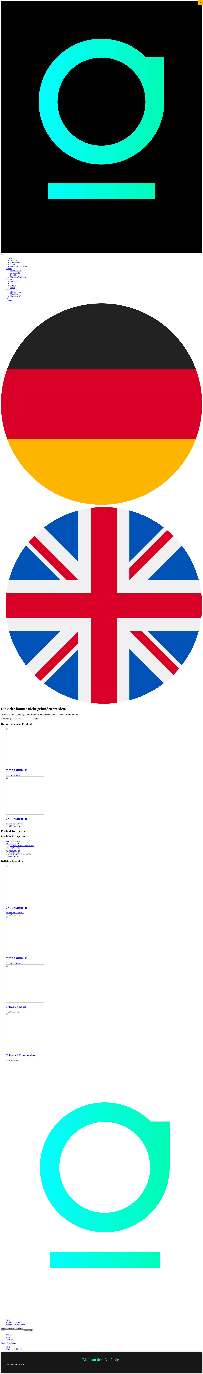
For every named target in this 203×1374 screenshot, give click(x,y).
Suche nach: (5, 719)
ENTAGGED (11, 844)
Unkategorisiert (11, 850)
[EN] (104, 703)
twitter (8, 1337)
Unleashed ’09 (15, 296)
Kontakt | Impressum (13, 1322)
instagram (9, 1339)
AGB (8, 1347)
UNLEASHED (11, 852)
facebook (9, 1335)
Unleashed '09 (11, 856)
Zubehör (13, 264)
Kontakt (13, 286)
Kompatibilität (15, 262)
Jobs (12, 283)
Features (13, 260)
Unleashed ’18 (15, 271)
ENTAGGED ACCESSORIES (22, 846)
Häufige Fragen (16, 292)
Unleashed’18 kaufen (18, 277)
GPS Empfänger (12, 848)
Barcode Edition (12, 841)
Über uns (9, 279)
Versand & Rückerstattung (15, 1324)
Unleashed (10, 258)
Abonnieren (28, 1331)
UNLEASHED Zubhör (19, 854)
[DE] (101, 504)
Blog (7, 298)
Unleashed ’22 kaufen (18, 267)
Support (9, 290)
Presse (12, 288)
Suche (36, 719)
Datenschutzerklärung (14, 1349)
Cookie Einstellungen (9, 1343)
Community (10, 300)
